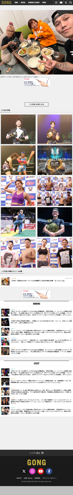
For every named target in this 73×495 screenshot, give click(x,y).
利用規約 (37, 478)
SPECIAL (23, 2)
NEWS (16, 2)
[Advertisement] (36, 432)
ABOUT (19, 478)
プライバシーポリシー (49, 478)
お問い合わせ (28, 478)
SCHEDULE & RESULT (34, 2)
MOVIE (44, 2)
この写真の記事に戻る (36, 104)
